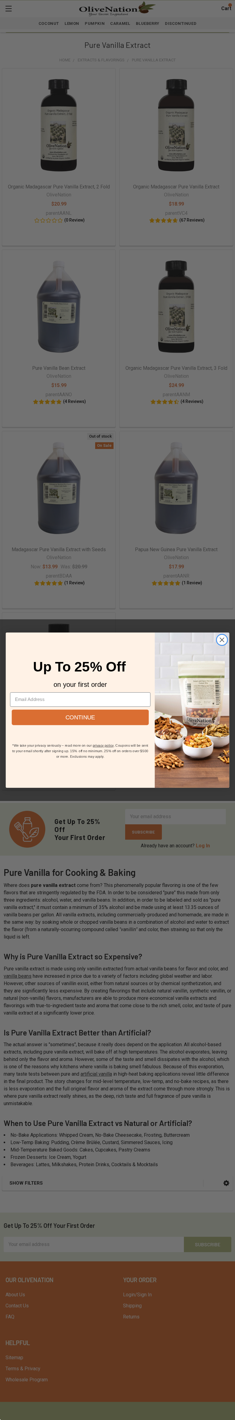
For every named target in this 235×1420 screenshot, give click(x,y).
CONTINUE (80, 717)
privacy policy (103, 745)
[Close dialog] (222, 640)
